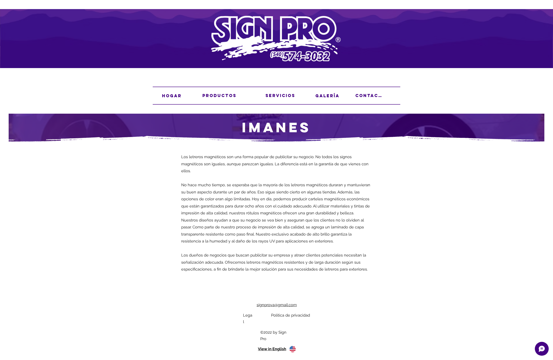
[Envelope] (292, 349)
